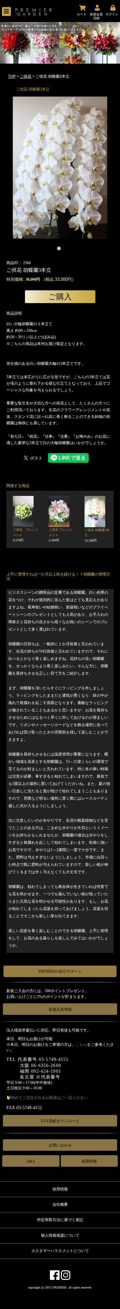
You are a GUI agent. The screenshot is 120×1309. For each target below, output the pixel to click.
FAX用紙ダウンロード (60, 1121)
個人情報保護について (60, 1235)
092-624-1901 (46, 1071)
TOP (12, 76)
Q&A (31, 1161)
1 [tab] (60, 250)
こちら (81, 1044)
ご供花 (25, 76)
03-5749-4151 (53, 1059)
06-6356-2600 (46, 1065)
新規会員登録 (60, 1009)
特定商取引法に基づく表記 (60, 1220)
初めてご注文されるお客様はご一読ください (49, 1098)
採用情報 (89, 1161)
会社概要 (60, 1204)
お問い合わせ (60, 1145)
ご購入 (60, 296)
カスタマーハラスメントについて (60, 1251)
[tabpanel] (60, 168)
